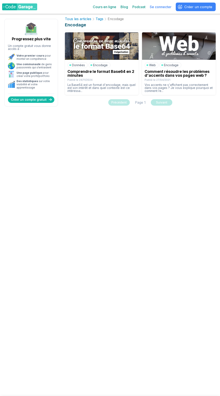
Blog (124, 7)
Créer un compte (198, 7)
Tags (99, 19)
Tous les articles (78, 19)
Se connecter (160, 7)
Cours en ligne (104, 7)
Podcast (138, 7)
